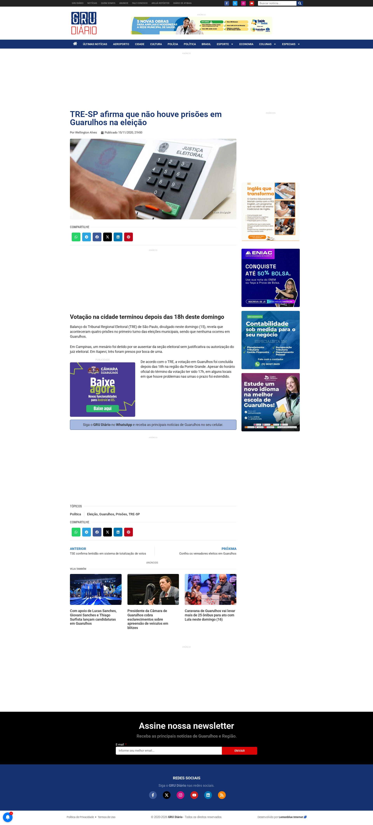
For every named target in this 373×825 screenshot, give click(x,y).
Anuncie (123, 3)
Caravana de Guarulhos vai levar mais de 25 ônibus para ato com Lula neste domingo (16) (210, 615)
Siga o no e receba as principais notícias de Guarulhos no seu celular (152, 425)
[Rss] (222, 795)
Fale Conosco (140, 3)
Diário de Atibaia (182, 3)
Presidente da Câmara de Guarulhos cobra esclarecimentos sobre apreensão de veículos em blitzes (147, 619)
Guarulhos (106, 514)
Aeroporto (121, 44)
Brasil (206, 44)
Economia (246, 44)
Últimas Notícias (95, 44)
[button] (76, 237)
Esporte (223, 44)
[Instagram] (243, 3)
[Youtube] (251, 3)
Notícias (92, 3)
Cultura (156, 44)
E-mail (120, 744)
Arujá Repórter (160, 3)
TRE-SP (134, 514)
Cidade (139, 44)
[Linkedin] (208, 795)
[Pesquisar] (299, 3)
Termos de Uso (106, 817)
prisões (121, 514)
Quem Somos (108, 3)
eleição (92, 514)
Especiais (288, 44)
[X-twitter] (235, 3)
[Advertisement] (154, 282)
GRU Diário (78, 3)
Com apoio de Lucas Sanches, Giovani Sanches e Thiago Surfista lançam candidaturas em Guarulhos (93, 617)
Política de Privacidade (80, 817)
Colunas (265, 44)
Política (190, 44)
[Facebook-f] (226, 3)
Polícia (173, 44)
